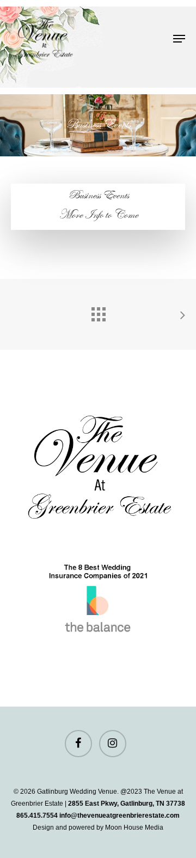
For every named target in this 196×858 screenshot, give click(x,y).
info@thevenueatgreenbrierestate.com (119, 815)
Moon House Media (134, 827)
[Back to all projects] (98, 311)
